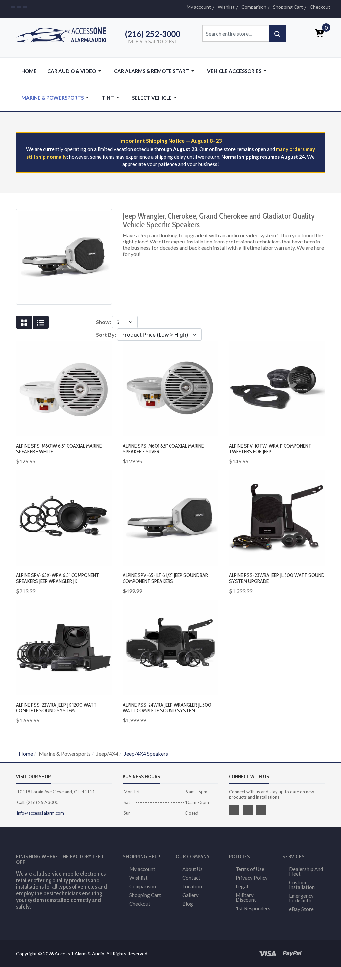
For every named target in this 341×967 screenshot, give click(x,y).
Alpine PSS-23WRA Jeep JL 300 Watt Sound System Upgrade (277, 578)
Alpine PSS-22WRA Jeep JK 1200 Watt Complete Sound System (56, 708)
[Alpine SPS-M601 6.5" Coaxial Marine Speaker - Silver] (170, 388)
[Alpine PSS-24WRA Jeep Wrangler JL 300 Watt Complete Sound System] (170, 646)
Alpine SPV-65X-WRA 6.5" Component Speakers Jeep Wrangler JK (57, 578)
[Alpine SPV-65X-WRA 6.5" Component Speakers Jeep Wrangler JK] (64, 517)
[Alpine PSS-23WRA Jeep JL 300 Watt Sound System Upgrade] (277, 517)
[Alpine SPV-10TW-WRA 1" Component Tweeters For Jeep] (277, 388)
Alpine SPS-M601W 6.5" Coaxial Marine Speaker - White (59, 449)
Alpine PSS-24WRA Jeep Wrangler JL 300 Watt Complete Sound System (167, 708)
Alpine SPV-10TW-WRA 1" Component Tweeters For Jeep (270, 449)
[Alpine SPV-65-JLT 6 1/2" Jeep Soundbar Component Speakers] (170, 517)
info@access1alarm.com (40, 813)
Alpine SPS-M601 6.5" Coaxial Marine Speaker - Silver (163, 449)
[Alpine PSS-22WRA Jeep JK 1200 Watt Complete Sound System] (64, 646)
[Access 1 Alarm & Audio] (64, 34)
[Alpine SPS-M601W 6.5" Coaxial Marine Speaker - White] (64, 388)
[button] (75, 71)
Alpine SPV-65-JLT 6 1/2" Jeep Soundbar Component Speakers (165, 578)
